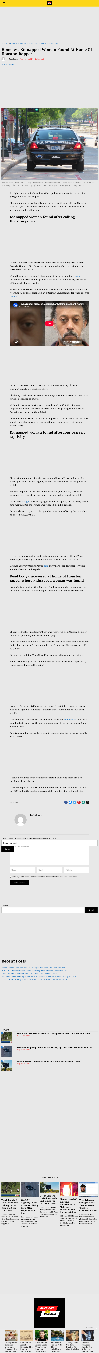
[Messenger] (70, 802)
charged (26, 501)
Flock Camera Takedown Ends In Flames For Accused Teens (29, 973)
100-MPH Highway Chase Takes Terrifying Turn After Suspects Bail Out (34, 970)
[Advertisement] (49, 25)
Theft (37, 44)
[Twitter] (74, 802)
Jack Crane (13, 59)
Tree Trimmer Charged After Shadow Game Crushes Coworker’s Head (34, 979)
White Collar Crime (49, 44)
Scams (30, 44)
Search (4, 905)
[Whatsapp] (83, 802)
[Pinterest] (79, 802)
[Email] (87, 802)
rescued (14, 296)
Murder (13, 44)
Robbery (22, 44)
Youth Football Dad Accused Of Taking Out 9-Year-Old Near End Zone (34, 967)
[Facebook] (66, 802)
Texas (77, 276)
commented (70, 719)
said (46, 565)
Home (4, 64)
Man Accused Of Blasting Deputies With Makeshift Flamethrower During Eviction (38, 976)
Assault (5, 44)
